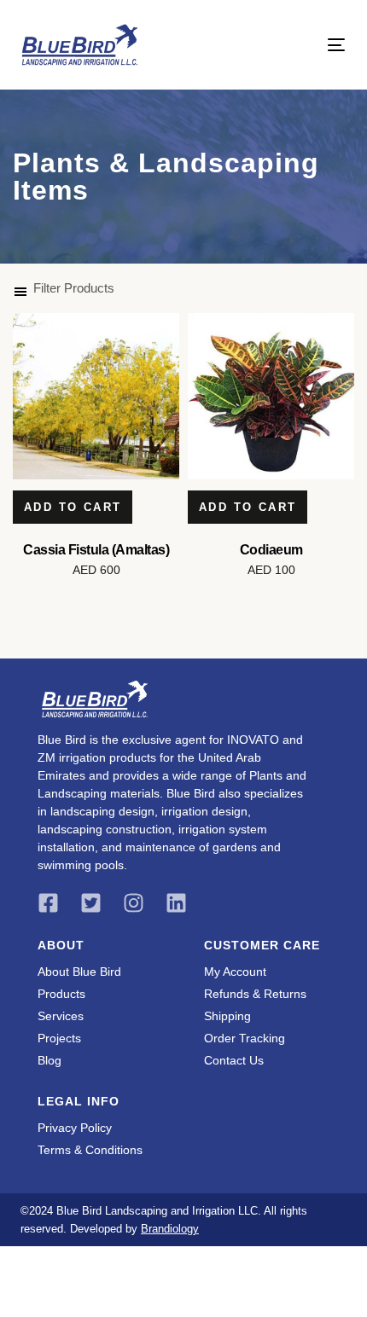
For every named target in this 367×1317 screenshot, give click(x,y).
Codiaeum (271, 549)
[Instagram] (133, 903)
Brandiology (170, 1228)
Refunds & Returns (255, 994)
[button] (63, 288)
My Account (235, 971)
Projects (59, 1038)
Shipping (227, 1016)
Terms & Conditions (90, 1150)
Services (61, 1016)
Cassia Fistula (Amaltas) (96, 549)
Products (61, 994)
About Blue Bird (79, 971)
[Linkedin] (176, 903)
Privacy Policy (75, 1127)
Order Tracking (244, 1038)
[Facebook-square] (48, 903)
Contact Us (234, 1060)
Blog (49, 1060)
